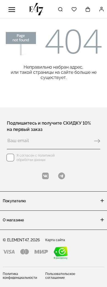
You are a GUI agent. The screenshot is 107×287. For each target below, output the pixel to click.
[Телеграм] (61, 175)
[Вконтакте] (45, 175)
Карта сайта (55, 240)
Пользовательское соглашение (60, 276)
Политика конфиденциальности (20, 276)
